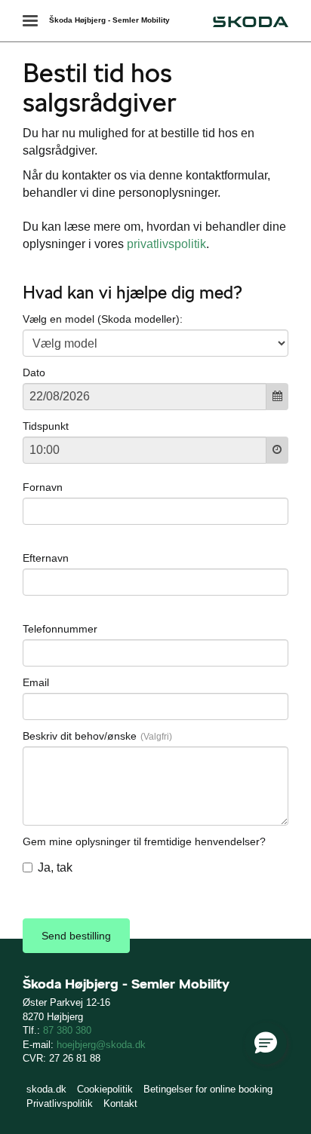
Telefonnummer (60, 629)
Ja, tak (55, 867)
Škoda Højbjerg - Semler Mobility (109, 20)
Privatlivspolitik (59, 1103)
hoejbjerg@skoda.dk (101, 1044)
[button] (266, 1043)
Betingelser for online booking (208, 1089)
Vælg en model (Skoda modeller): (103, 319)
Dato (34, 372)
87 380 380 (67, 1030)
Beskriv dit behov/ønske (80, 736)
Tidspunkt (46, 426)
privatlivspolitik (166, 244)
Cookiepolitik (105, 1089)
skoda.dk (46, 1089)
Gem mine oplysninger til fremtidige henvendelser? (144, 841)
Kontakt (120, 1103)
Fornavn (43, 487)
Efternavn (46, 558)
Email (36, 682)
